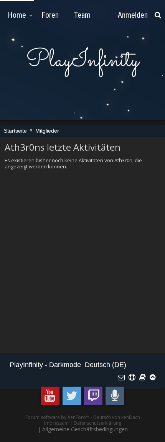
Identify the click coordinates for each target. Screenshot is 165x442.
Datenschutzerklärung (97, 423)
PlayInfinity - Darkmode (45, 365)
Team (82, 15)
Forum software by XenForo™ (58, 417)
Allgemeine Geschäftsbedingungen (85, 429)
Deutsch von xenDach (116, 417)
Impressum (56, 423)
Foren (50, 15)
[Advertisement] (82, 261)
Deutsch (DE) (105, 365)
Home (17, 15)
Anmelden (133, 15)
